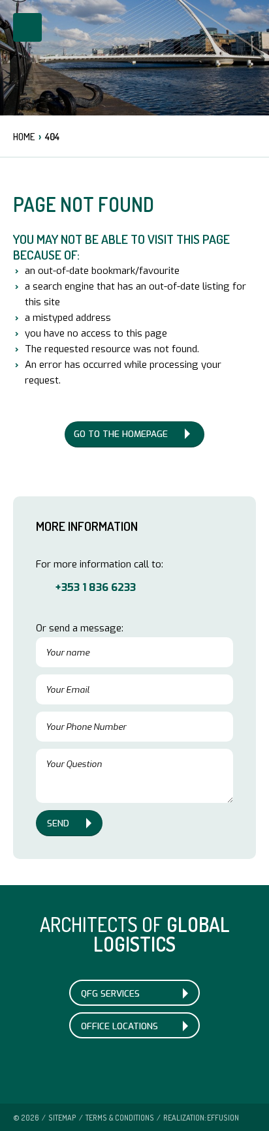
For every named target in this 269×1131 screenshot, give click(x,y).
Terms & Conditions (120, 1118)
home (24, 136)
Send (58, 823)
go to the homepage (121, 434)
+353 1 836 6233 (95, 587)
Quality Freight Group (138, 55)
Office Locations (119, 1026)
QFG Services (110, 993)
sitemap (62, 1118)
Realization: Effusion (201, 1118)
